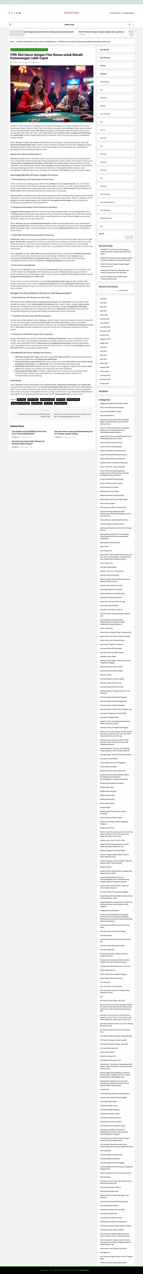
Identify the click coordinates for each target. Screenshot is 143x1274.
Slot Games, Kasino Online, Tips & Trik (112, 1000)
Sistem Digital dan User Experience (111, 978)
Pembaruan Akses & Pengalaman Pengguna (114, 892)
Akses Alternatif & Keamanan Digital (112, 407)
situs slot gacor (105, 114)
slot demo (103, 170)
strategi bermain (60, 403)
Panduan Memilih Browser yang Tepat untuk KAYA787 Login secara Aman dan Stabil (94, 2)
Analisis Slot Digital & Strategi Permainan (113, 455)
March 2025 (104, 363)
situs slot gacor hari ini (107, 202)
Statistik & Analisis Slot (107, 1056)
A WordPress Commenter (108, 290)
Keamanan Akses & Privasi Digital (111, 648)
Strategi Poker (104, 1089)
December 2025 (105, 327)
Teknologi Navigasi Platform (109, 1206)
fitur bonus (21, 399)
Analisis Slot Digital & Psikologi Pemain (113, 451)
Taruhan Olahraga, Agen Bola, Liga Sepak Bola (115, 1093)
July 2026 (103, 299)
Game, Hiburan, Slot (106, 563)
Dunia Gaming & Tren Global (109, 487)
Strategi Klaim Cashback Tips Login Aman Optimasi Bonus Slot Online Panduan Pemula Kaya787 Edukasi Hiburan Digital (114, 1083)
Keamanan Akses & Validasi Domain (112, 652)
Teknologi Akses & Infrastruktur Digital (112, 1126)
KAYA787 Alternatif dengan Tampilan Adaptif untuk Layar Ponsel (64, 32)
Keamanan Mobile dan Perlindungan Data (113, 701)
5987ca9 (15, 62)
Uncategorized (104, 1252)
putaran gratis (37, 403)
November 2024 (105, 379)
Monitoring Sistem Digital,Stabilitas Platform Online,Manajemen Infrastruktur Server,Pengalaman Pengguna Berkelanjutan (114, 777)
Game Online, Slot (106, 551)
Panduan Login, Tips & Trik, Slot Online (112, 840)
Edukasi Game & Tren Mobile (109, 491)
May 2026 (103, 307)
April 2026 (103, 311)
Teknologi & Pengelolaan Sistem (110, 1118)
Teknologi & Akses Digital (108, 1101)
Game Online (104, 546)
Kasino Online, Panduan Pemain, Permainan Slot (115, 632)
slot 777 (102, 130)
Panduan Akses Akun (107, 787)
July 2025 (103, 347)
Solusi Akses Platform (107, 1052)
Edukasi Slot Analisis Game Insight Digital (113, 499)
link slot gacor (104, 82)
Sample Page (69, 25)
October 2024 (104, 383)
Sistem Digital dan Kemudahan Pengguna (113, 974)
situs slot (103, 138)
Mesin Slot (60, 399)
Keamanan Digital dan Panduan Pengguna (113, 697)
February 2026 (104, 319)
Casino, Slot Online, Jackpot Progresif (112, 467)
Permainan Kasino (106, 935)
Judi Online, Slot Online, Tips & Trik (111, 610)
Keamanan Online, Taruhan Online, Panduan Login (116, 709)
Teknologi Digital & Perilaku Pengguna (112, 1163)
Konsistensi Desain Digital (108, 759)
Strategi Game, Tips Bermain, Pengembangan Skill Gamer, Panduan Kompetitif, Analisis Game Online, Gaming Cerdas (116, 1066)
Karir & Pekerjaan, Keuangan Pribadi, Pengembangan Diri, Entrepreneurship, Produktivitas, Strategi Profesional (112, 622)
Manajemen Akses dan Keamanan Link (112, 771)
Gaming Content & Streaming (109, 575)
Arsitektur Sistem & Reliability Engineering (113, 463)
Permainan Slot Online (107, 950)
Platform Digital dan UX (107, 970)
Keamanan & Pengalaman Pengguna (111, 644)
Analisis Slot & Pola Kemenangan (111, 447)
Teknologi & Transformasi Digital (110, 1122)
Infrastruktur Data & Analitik (109, 605)
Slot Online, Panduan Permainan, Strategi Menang (116, 1036)
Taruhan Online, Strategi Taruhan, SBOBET (113, 1097)
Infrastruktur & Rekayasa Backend (111, 597)
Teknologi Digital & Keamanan (110, 1159)
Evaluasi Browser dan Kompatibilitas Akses (114, 520)
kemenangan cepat (47, 399)
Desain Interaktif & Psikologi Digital (111, 479)
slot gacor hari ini (105, 218)
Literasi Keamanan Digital (108, 767)
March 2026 (104, 315)
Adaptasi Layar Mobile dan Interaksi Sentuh (114, 403)
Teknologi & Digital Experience (110, 1110)
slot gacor (28, 126)
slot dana (103, 154)
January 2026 (104, 323)
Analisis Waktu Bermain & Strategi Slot (112, 459)
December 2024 (105, 375)
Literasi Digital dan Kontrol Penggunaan (113, 763)
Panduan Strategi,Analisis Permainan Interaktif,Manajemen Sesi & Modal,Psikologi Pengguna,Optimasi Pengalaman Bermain (114, 879)
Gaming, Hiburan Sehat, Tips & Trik (111, 585)
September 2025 (105, 339)
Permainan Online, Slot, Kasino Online (112, 946)
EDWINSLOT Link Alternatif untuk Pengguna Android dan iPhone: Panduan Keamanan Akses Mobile (116, 252)
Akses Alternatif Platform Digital (110, 411)
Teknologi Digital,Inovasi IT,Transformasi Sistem (115, 1173)
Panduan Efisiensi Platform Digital (111, 818)
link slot (102, 106)
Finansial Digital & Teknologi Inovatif (112, 524)
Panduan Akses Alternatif (108, 791)
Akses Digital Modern (107, 415)
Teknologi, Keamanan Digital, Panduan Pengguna (116, 1226)
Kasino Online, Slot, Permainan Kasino (112, 640)
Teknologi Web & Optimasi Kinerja (111, 1218)
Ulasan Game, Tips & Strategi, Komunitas (113, 1248)
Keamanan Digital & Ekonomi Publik (111, 687)
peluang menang (73, 399)
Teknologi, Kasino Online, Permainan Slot (113, 1222)
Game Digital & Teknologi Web (110, 542)
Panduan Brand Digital (107, 803)
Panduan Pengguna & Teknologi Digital (112, 850)
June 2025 (103, 351)
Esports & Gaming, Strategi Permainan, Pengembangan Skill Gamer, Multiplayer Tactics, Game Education (115, 514)
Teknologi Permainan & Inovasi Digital (112, 1210)
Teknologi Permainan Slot (108, 1214)
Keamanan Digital (105, 675)
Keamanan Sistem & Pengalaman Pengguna (114, 727)
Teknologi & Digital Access (109, 1106)
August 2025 (104, 343)
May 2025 (103, 355)
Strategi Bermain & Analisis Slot (110, 1060)
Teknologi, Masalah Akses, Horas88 (111, 1230)
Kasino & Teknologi (106, 628)
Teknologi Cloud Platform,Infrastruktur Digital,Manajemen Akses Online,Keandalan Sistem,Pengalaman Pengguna (114, 1132)
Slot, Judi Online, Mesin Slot (109, 1048)
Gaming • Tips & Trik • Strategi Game (112, 571)
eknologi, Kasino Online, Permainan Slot (113, 507)
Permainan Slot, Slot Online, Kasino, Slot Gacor (115, 966)
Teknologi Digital (105, 1151)
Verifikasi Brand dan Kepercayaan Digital (113, 1263)
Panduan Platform (106, 867)
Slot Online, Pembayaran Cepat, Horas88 (113, 1040)
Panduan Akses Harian (107, 795)
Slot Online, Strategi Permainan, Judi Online (114, 1044)
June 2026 (103, 303)
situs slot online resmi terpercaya (111, 986)
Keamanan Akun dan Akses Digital (111, 667)
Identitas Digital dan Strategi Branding (112, 593)
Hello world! (124, 290)
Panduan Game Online (107, 828)
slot (101, 90)
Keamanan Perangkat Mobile (109, 717)
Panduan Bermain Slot (107, 799)
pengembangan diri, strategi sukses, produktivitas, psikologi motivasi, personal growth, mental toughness (116, 904)
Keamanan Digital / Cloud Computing (112, 679)
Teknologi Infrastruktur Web (109, 1191)
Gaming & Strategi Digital (108, 567)
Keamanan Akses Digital (108, 656)
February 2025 (104, 367)
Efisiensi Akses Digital (107, 503)
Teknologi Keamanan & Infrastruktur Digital (114, 1201)
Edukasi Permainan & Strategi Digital (112, 495)
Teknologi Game (105, 1177)
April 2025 (103, 359)
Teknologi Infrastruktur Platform (110, 1187)
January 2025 (104, 371)
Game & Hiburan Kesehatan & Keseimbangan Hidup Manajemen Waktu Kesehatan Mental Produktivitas (114, 536)
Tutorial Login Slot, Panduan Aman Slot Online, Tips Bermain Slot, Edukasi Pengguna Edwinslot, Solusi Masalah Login (115, 1242)
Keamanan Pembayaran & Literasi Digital (113, 713)
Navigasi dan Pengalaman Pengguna (112, 783)
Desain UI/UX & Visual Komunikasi (111, 483)
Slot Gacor (48, 403)
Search (101, 234)
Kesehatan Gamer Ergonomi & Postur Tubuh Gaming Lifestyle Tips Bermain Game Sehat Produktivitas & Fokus (114, 742)
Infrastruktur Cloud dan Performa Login (112, 601)
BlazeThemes (84, 1270)
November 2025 (105, 331)
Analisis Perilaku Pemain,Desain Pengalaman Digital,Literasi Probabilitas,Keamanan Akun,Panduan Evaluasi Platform (114, 430)
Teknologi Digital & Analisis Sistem (111, 1155)
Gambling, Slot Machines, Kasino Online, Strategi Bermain (29, 50)
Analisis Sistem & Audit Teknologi (111, 442)
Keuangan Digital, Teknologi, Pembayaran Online (115, 755)
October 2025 (104, 335)
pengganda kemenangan (20, 403)
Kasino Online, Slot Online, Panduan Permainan (115, 636)
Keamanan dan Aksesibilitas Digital (111, 671)
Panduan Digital (105, 807)
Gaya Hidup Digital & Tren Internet (111, 589)
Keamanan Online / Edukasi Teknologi (112, 705)
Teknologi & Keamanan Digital (110, 1114)
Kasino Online (33, 399)
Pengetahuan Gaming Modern (109, 910)
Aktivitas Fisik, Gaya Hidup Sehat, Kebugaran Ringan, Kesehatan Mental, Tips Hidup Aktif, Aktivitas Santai (114, 422)
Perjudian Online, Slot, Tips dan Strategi (113, 931)
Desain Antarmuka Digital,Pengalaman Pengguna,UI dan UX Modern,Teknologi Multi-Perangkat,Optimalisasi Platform (114, 473)
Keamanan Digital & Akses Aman (110, 683)
